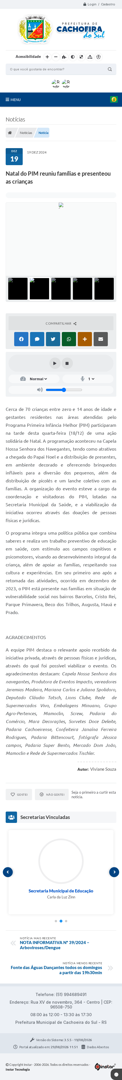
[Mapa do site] (90, 57)
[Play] (55, 363)
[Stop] (67, 363)
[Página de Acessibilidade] (98, 57)
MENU (15, 100)
